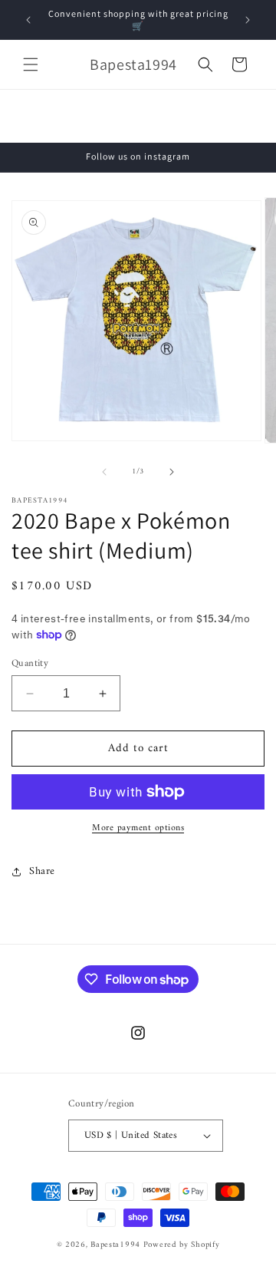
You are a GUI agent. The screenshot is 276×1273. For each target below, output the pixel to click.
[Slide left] (104, 472)
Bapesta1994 (115, 1245)
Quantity (30, 663)
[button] (31, 64)
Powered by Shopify (181, 1245)
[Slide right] (172, 472)
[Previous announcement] (28, 20)
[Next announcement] (247, 20)
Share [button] (42, 871)
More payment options (138, 829)
